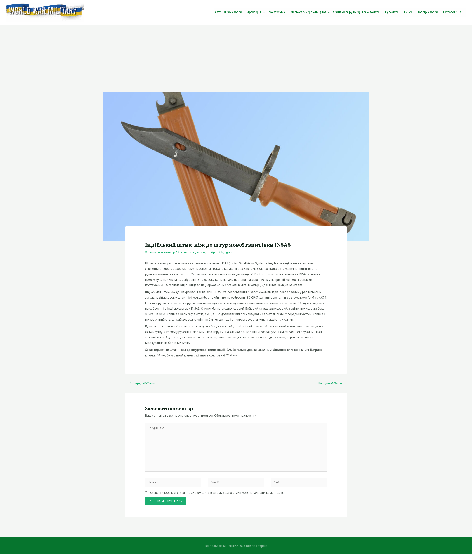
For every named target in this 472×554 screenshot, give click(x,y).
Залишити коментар (160, 252)
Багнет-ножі (186, 252)
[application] (243, 12)
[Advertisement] (236, 52)
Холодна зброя (207, 252)
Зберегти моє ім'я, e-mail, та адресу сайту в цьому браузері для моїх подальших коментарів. (217, 493)
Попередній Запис (141, 383)
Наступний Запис (332, 383)
